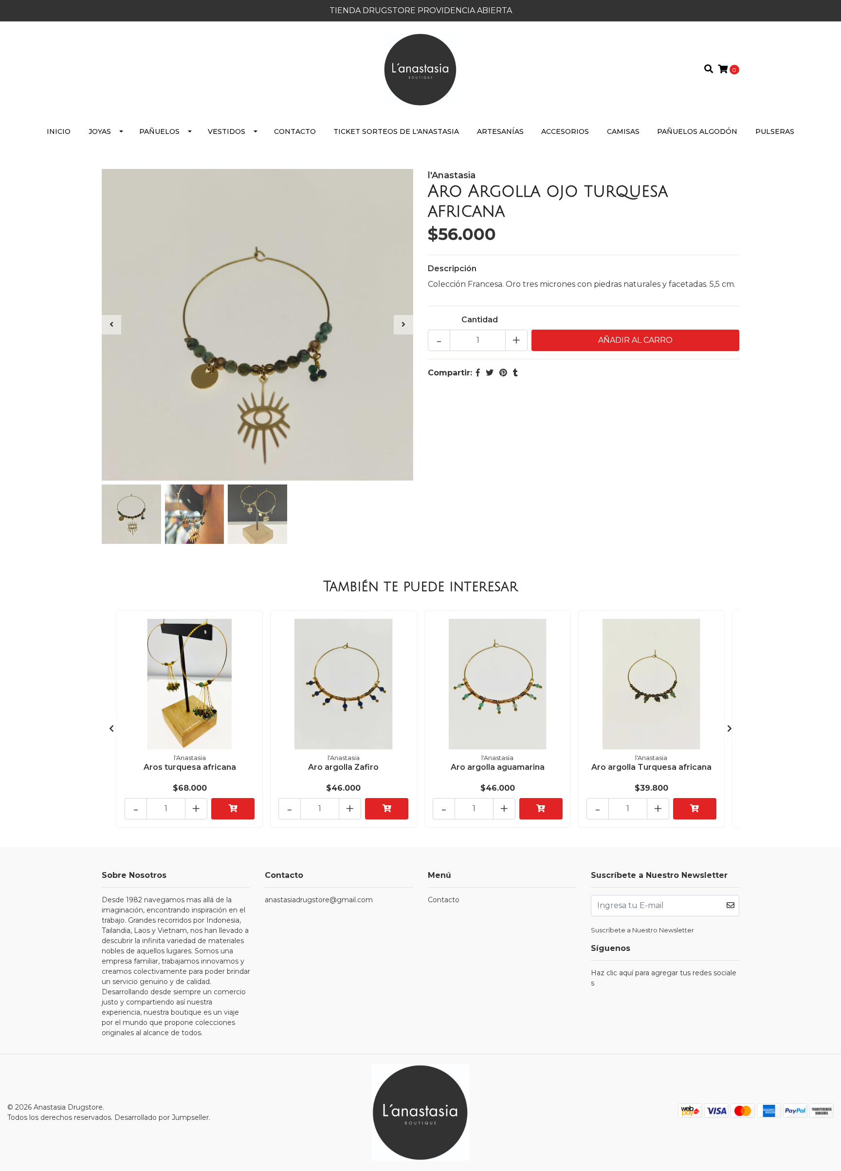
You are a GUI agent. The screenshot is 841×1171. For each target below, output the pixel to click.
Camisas (623, 131)
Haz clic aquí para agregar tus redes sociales (663, 977)
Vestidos (226, 131)
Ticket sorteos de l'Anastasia (396, 131)
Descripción (452, 268)
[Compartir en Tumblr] (515, 372)
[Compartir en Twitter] (490, 372)
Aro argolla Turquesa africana (651, 767)
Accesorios (565, 131)
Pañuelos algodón (697, 131)
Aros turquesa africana (190, 767)
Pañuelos (159, 131)
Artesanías (500, 131)
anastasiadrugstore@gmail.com (319, 899)
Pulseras (774, 131)
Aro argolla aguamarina (498, 767)
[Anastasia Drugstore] (420, 69)
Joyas (100, 131)
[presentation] (111, 325)
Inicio (59, 131)
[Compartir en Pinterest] (503, 372)
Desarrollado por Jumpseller (161, 1117)
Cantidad (479, 319)
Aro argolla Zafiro (343, 767)
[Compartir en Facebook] (478, 372)
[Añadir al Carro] (233, 808)
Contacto (295, 131)
